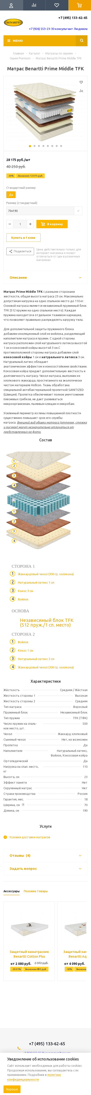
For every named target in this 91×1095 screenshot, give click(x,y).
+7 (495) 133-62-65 (73, 17)
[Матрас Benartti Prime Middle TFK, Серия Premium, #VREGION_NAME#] (45, 112)
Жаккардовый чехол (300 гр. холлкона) (46, 574)
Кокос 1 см (25, 650)
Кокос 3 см (25, 590)
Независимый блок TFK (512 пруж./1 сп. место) (47, 622)
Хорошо (12, 1089)
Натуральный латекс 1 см (36, 582)
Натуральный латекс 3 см (36, 658)
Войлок (23, 599)
